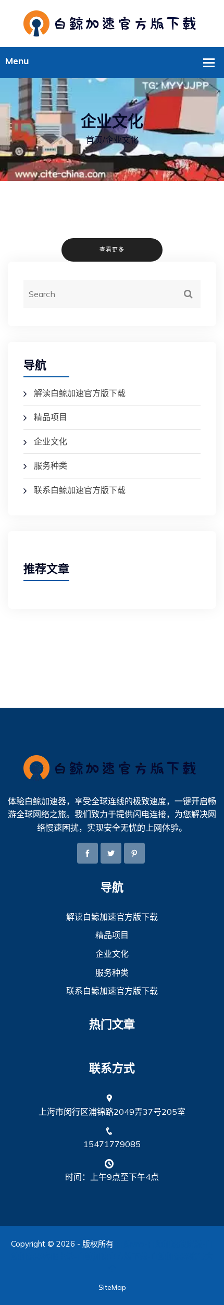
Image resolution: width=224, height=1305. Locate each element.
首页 (94, 139)
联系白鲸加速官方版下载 (80, 490)
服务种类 (50, 465)
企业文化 (50, 441)
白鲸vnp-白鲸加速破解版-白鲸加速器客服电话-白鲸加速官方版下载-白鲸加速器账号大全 (112, 1256)
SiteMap (112, 1287)
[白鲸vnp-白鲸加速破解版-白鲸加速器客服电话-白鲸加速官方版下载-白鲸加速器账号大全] (112, 22)
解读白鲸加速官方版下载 (80, 393)
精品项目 (50, 417)
